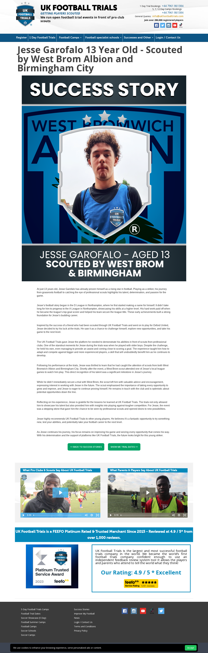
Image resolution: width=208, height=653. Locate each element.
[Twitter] (162, 25)
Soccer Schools (28, 630)
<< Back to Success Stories (86, 446)
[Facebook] (156, 25)
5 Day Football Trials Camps (35, 609)
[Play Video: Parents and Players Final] (147, 493)
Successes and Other (138, 37)
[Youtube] (174, 25)
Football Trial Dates (31, 613)
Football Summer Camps (33, 622)
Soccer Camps (28, 634)
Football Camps (69, 37)
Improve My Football (84, 613)
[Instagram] (168, 25)
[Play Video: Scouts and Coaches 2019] (60, 493)
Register (21, 37)
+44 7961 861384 (172, 6)
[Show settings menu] (92, 515)
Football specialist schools (102, 37)
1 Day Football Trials (42, 37)
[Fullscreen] (97, 515)
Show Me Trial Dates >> (124, 446)
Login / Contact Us (168, 37)
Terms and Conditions (85, 626)
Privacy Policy (80, 630)
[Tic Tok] (180, 25)
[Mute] (86, 515)
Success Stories (81, 609)
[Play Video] (23, 515)
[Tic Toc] (152, 611)
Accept (190, 647)
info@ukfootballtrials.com (167, 16)
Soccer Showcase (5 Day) (33, 617)
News (77, 617)
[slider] (57, 515)
